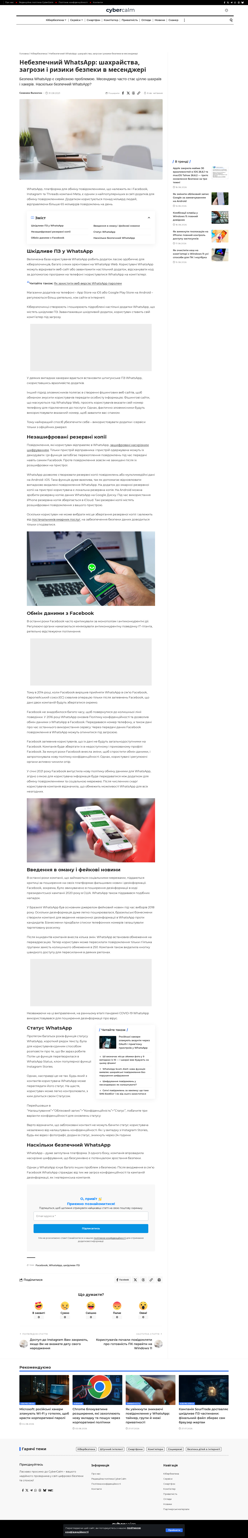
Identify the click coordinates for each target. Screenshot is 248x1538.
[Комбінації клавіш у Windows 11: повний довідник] (220, 217)
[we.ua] (50, 1490)
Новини (78, 1403)
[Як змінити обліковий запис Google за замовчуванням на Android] (220, 198)
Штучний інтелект (111, 1449)
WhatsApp (55, 1265)
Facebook (42, 1265)
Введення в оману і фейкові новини (116, 225)
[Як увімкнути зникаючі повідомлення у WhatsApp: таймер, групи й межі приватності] (150, 1390)
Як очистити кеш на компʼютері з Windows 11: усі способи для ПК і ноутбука (191, 254)
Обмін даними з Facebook (47, 237)
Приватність (133, 1403)
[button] (174, 1530)
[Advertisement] (124, 34)
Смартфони (135, 1449)
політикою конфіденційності (110, 1238)
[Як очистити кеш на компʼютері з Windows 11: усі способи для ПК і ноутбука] (220, 255)
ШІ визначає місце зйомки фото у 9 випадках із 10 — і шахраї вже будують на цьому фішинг (124, 1059)
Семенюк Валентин (30, 93)
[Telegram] (231, 2)
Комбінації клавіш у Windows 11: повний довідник (185, 216)
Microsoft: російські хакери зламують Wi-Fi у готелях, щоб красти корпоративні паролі (44, 1413)
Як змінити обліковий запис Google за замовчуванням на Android (191, 198)
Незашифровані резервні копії (51, 231)
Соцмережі (175, 1449)
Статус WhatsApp (104, 231)
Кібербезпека (27, 1403)
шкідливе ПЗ (71, 1265)
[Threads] (239, 2)
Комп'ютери (155, 1449)
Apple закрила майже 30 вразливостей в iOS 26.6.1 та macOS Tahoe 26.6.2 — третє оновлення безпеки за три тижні (190, 175)
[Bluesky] (243, 2)
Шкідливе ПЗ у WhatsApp (47, 225)
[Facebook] (224, 2)
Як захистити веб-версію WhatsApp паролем (88, 283)
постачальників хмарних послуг (56, 519)
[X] (228, 2)
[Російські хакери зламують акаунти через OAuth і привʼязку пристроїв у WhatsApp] (107, 1042)
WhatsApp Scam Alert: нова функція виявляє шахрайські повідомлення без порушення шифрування (122, 1072)
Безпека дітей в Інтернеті (203, 1449)
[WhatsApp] (235, 2)
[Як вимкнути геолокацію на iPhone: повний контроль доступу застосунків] (220, 236)
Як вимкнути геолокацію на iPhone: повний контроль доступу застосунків (190, 235)
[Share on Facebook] (123, 93)
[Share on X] (128, 93)
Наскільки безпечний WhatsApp (114, 237)
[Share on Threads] (133, 93)
